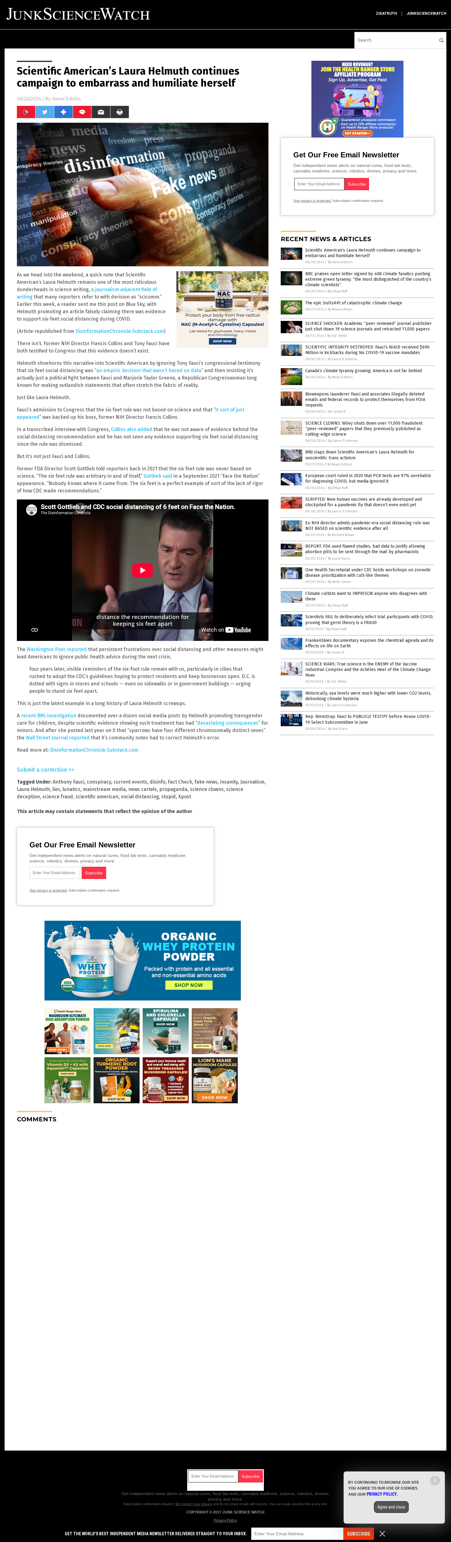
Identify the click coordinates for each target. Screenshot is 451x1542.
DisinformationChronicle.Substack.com (119, 331)
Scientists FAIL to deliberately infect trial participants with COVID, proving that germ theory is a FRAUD (369, 619)
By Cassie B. (337, 412)
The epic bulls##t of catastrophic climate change (353, 303)
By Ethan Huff (337, 291)
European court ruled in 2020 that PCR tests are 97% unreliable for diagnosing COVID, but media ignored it (368, 478)
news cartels (142, 789)
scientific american (96, 797)
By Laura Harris (339, 559)
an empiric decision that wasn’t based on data (148, 370)
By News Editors (340, 262)
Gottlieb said (158, 476)
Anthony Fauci (68, 782)
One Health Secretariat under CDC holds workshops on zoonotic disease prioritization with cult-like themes (368, 572)
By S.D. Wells (337, 336)
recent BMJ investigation (48, 716)
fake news (206, 782)
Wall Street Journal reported (58, 738)
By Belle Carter (339, 582)
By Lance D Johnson (342, 359)
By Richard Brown (341, 535)
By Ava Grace (338, 729)
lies (56, 789)
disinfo (157, 782)
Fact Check (180, 782)
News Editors (66, 99)
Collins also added (131, 429)
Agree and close (391, 1507)
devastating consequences (227, 723)
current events (130, 782)
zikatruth (386, 13)
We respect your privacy (193, 1504)
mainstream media (104, 789)
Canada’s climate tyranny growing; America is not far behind (363, 370)
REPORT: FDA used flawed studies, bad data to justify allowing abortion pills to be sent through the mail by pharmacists (365, 549)
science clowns (207, 789)
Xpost (184, 797)
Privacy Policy (225, 1520)
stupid (168, 797)
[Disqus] (142, 1204)
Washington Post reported (57, 649)
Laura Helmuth (33, 789)
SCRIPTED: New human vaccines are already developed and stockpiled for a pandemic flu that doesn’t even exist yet (363, 502)
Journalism (252, 782)
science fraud (57, 797)
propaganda (173, 789)
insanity (229, 782)
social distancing (140, 797)
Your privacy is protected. (48, 890)
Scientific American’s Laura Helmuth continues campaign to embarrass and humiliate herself (363, 253)
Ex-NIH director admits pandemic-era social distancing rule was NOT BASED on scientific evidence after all (367, 525)
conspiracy (99, 782)
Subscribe (358, 1534)
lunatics (71, 789)
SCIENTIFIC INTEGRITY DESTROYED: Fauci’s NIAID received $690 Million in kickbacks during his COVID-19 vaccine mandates (367, 350)
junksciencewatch (426, 13)
